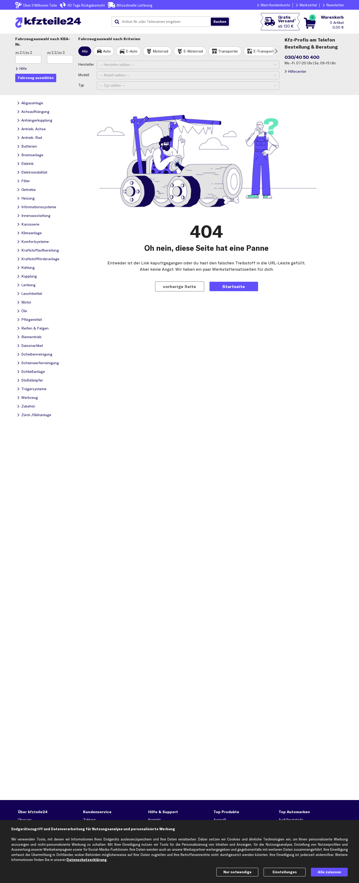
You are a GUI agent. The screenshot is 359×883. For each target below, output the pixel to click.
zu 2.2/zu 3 (56, 52)
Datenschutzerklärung (86, 860)
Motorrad (160, 51)
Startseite (233, 286)
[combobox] (163, 22)
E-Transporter (265, 51)
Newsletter (335, 5)
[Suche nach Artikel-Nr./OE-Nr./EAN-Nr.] (220, 22)
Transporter (228, 51)
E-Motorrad (193, 51)
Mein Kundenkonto (275, 5)
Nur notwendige (237, 872)
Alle (85, 51)
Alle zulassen (329, 872)
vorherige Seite (179, 286)
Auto (107, 51)
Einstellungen (285, 872)
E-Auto (131, 51)
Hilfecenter (297, 71)
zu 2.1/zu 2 (23, 52)
